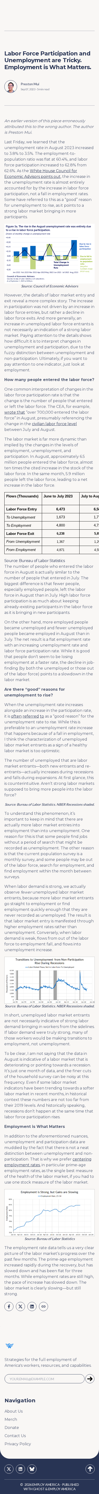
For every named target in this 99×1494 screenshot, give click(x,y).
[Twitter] (8, 1469)
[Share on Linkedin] (32, 1306)
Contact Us (15, 1436)
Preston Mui (30, 84)
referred (31, 716)
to (42, 716)
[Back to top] (90, 1469)
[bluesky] (32, 1469)
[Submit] (89, 1378)
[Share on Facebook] (8, 1306)
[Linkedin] (20, 1469)
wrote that (14, 412)
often (16, 716)
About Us (14, 1411)
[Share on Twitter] (20, 1306)
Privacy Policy (18, 1444)
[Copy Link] (43, 1306)
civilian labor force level (54, 424)
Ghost (38, 1489)
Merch (11, 1419)
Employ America (46, 1484)
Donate (12, 1427)
